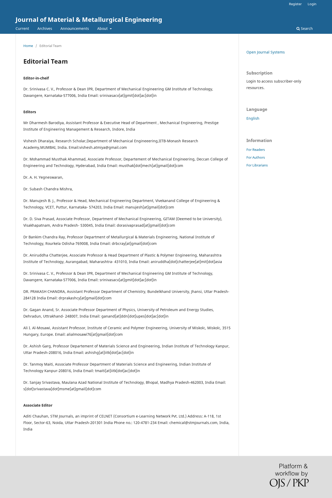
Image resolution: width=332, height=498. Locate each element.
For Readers (255, 149)
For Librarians (257, 165)
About (103, 28)
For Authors (255, 157)
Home (28, 45)
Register (295, 4)
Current (22, 28)
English (252, 118)
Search (306, 28)
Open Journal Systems (265, 52)
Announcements (74, 28)
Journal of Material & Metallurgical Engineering (89, 19)
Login (312, 4)
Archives (44, 28)
